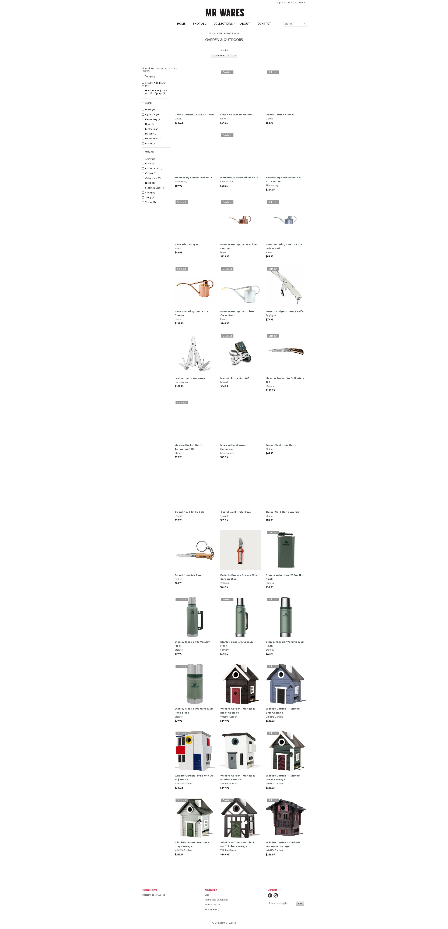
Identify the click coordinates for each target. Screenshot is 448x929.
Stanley (270, 582)
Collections (223, 24)
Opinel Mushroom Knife (281, 445)
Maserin (224, 382)
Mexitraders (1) (153, 138)
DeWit (178, 118)
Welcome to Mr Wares (153, 894)
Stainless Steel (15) (155, 187)
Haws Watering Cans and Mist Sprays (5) (156, 92)
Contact (264, 24)
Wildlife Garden (228, 716)
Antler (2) (150, 158)
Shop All (199, 24)
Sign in (280, 2)
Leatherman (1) (153, 128)
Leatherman (181, 382)
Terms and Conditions (216, 899)
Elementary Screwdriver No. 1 (193, 177)
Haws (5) (149, 124)
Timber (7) (150, 202)
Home (181, 24)
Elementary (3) (152, 119)
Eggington (271, 315)
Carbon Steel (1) (153, 168)
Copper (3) (150, 173)
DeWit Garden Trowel (280, 114)
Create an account (296, 2)
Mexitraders (227, 452)
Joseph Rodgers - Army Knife (284, 311)
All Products (148, 68)
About (245, 24)
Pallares (224, 582)
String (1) (149, 197)
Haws (178, 248)
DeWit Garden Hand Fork (236, 114)
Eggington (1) (152, 114)
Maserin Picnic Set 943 (234, 378)
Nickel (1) (150, 182)
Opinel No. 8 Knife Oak (189, 511)
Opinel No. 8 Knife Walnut (282, 511)
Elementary (181, 181)
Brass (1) (149, 163)
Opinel (269, 449)
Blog (207, 894)
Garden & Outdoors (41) (155, 84)
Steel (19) (150, 192)
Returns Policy (212, 904)
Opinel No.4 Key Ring (188, 575)
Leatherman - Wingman (190, 378)
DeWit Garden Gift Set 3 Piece (194, 114)
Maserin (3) (151, 133)
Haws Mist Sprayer (186, 244)
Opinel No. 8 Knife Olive (235, 511)
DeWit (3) (150, 109)
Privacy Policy (212, 909)
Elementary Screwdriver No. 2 (239, 177)
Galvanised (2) (152, 178)
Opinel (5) (150, 143)
